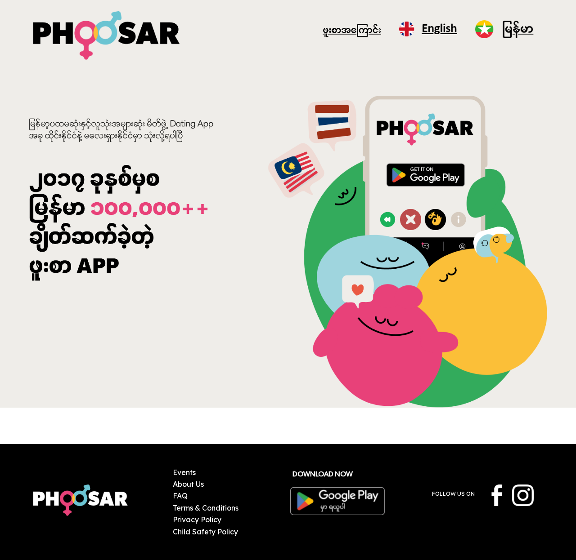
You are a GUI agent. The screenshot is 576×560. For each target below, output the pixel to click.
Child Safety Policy (205, 531)
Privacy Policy (197, 519)
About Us (188, 484)
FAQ (180, 495)
